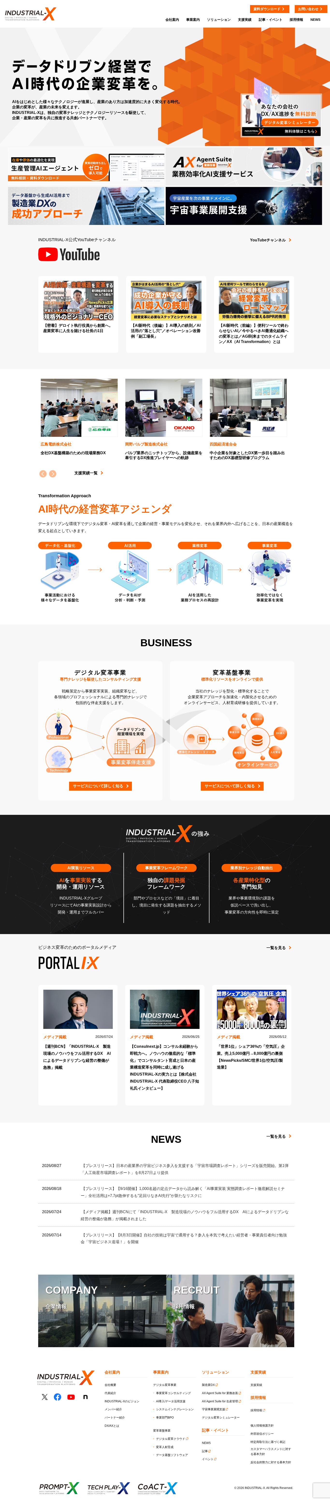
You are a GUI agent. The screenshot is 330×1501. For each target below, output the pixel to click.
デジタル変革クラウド (170, 1439)
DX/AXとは (112, 1425)
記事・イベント (270, 20)
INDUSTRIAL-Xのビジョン (122, 1401)
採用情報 (256, 1410)
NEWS (206, 1443)
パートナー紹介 (115, 1417)
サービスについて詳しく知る (98, 786)
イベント (208, 1459)
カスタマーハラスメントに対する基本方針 (271, 1451)
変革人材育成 (164, 1447)
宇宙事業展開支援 (213, 1409)
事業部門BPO (165, 1417)
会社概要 (110, 1385)
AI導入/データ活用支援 (171, 1401)
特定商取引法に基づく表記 (268, 1442)
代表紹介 (110, 1393)
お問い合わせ (308, 9)
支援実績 (256, 1385)
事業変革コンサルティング (173, 1393)
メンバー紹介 (113, 1409)
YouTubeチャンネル (268, 240)
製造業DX (208, 1385)
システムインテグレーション (175, 1409)
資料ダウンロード (266, 9)
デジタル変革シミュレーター (221, 1417)
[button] (52, 473)
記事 (205, 1451)
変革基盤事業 (162, 1430)
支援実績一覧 (86, 473)
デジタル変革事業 (164, 1385)
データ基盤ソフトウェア (172, 1455)
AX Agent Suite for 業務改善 (220, 1393)
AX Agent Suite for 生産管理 (220, 1401)
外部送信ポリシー (262, 1433)
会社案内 (172, 20)
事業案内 (193, 20)
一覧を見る (276, 948)
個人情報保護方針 (262, 1425)
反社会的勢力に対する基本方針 (271, 1462)
